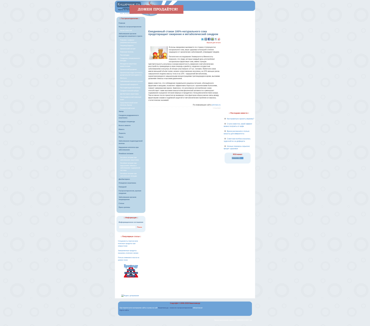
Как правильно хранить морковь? (240, 119)
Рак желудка (124, 55)
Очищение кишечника (127, 183)
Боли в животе (125, 125)
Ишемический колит (127, 108)
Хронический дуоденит (128, 69)
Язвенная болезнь (127, 52)
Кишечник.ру (194, 303)
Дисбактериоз (124, 179)
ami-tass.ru (216, 105)
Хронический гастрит (128, 49)
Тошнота (122, 133)
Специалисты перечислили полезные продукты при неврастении (128, 243)
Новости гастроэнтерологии (130, 27)
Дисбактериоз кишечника (129, 94)
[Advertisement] (184, 21)
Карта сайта (124, 310)
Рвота (121, 137)
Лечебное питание (126, 153)
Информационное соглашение (131, 222)
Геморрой (122, 187)
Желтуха (123, 78)
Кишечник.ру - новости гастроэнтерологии (175, 308)
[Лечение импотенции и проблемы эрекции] (131, 278)
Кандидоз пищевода (127, 121)
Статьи (121, 203)
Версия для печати (214, 42)
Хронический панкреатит (129, 84)
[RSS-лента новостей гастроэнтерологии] (237, 159)
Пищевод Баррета (126, 45)
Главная (122, 23)
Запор (121, 111)
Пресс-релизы (124, 207)
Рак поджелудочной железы (130, 87)
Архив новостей (126, 30)
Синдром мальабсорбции (129, 91)
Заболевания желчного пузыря (131, 81)
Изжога (121, 129)
